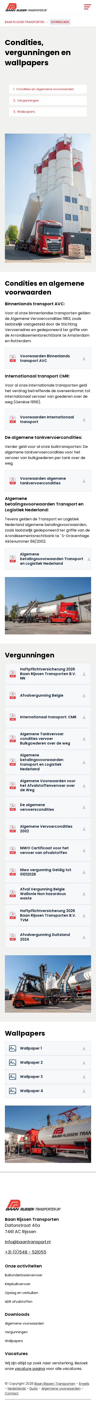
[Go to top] (88, 1408)
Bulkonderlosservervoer (23, 1275)
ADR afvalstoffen (18, 1301)
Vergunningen (28, 100)
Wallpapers (26, 111)
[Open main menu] (87, 8)
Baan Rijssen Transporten (24, 22)
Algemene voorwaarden (24, 1323)
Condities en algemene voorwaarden (45, 89)
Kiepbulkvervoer (18, 1284)
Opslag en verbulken (21, 1292)
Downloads (60, 22)
